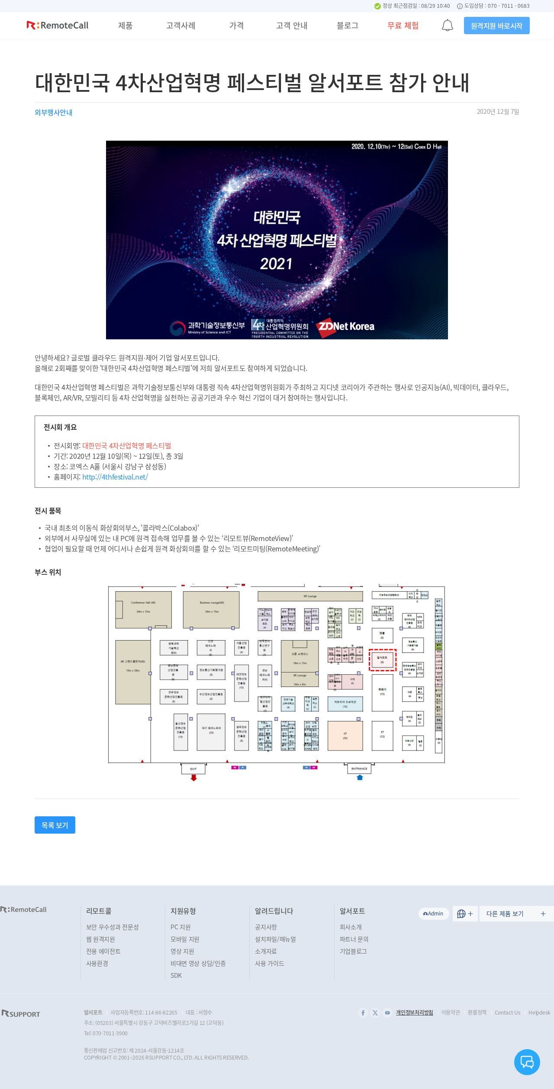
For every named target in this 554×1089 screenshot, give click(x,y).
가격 (236, 25)
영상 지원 (182, 951)
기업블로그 (353, 951)
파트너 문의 (354, 938)
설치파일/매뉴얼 (275, 938)
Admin (435, 913)
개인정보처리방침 (414, 1012)
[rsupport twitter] (375, 1013)
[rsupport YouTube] (387, 1013)
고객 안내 (292, 25)
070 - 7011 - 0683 (509, 6)
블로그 (348, 25)
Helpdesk (539, 1012)
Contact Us (508, 1012)
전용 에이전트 (103, 951)
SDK (176, 975)
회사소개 (351, 926)
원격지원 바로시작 (497, 25)
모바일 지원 (185, 938)
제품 (125, 25)
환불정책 (477, 1012)
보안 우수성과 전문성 (112, 926)
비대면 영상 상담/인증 (198, 963)
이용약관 (450, 1012)
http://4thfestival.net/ (115, 476)
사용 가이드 (269, 963)
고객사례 (181, 25)
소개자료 (266, 951)
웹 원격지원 (100, 938)
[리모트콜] (57, 26)
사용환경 (97, 963)
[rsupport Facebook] (363, 1013)
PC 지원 (181, 926)
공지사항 (266, 926)
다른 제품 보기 (505, 913)
